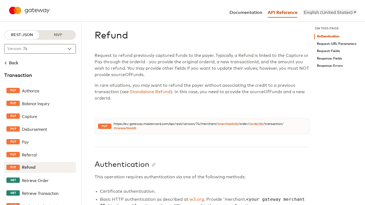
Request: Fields (328, 51)
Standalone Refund (150, 92)
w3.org (196, 199)
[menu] (330, 12)
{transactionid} (125, 128)
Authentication (328, 36)
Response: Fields (329, 58)
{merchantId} (228, 124)
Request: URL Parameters (336, 44)
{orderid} (256, 124)
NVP (58, 35)
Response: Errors (330, 66)
